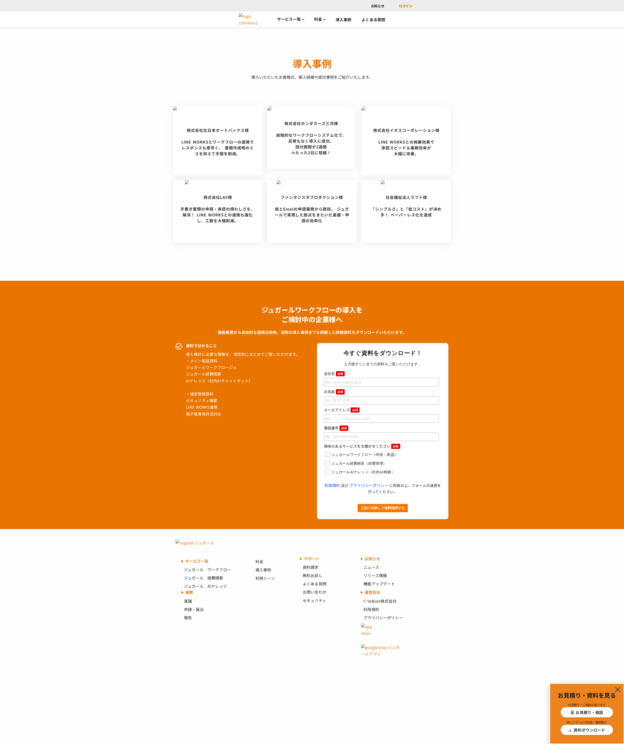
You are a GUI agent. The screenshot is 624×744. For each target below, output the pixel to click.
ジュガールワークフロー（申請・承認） (364, 455)
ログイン (405, 5)
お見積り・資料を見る (587, 695)
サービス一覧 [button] (289, 19)
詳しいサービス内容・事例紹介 (587, 722)
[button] (617, 689)
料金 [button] (318, 19)
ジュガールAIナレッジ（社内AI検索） (363, 472)
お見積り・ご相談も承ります (586, 705)
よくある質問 (373, 19)
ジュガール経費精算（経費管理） (359, 463)
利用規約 (332, 485)
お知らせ (377, 5)
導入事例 (343, 19)
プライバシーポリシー (369, 485)
